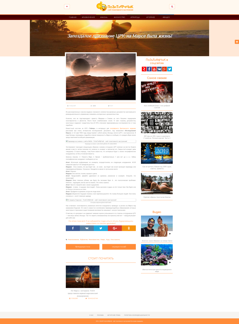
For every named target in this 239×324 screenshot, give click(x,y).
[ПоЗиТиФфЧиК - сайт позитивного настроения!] (115, 7)
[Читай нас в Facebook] (149, 69)
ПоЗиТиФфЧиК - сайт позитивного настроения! (117, 321)
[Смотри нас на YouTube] (154, 69)
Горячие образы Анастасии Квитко (156, 197)
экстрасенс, (116, 239)
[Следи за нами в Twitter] (169, 69)
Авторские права (113, 315)
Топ (111, 106)
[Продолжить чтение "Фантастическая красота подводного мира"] (157, 254)
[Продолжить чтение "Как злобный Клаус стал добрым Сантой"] (157, 92)
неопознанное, (74, 239)
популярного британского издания (123, 128)
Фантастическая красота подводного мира (156, 270)
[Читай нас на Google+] (164, 69)
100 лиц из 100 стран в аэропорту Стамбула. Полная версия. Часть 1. (156, 137)
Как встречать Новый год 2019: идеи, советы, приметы (156, 168)
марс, (103, 239)
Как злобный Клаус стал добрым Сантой (157, 107)
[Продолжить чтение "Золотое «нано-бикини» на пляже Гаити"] (157, 226)
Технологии (92, 298)
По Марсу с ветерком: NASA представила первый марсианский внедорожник (83, 293)
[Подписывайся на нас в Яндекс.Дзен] (144, 69)
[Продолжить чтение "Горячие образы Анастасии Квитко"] (157, 183)
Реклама (100, 315)
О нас (91, 315)
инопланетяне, (95, 239)
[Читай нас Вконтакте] (159, 69)
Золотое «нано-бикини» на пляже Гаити (157, 241)
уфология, (84, 239)
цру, (108, 239)
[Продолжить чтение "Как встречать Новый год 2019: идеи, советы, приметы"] (157, 153)
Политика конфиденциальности (137, 315)
